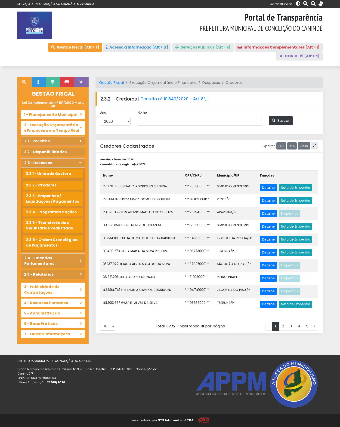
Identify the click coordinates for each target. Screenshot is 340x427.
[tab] (24, 82)
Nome (142, 112)
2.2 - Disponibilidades (45, 152)
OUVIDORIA (85, 4)
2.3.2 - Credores (41, 185)
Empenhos (289, 213)
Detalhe (268, 187)
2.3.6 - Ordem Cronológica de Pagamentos (52, 242)
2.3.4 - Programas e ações (51, 212)
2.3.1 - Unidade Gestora (48, 173)
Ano (103, 112)
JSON (304, 145)
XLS (292, 145)
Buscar (283, 120)
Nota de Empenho (295, 187)
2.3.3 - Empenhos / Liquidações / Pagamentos (52, 198)
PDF (281, 145)
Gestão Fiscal (111, 82)
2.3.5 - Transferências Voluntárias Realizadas (49, 225)
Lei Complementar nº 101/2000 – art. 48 (53, 105)
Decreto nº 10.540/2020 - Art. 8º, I (174, 99)
